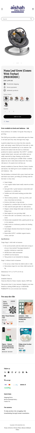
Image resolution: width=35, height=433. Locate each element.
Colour (7, 94)
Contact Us (7, 401)
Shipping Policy (8, 397)
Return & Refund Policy (10, 399)
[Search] (31, 18)
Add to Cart (17, 117)
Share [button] (7, 121)
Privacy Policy (17, 428)
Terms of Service (8, 428)
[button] (2, 9)
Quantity (6, 108)
